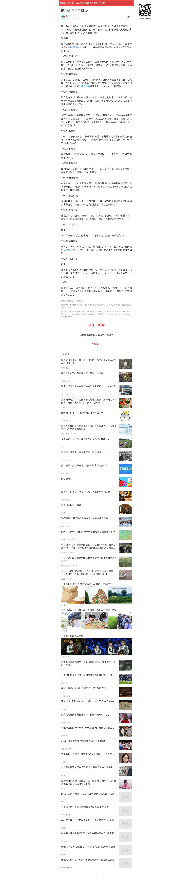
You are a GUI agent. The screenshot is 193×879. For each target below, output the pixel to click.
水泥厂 (102, 235)
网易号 (70, 3)
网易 (63, 3)
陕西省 (73, 47)
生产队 (94, 97)
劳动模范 (68, 249)
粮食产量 (85, 86)
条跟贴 (96, 343)
